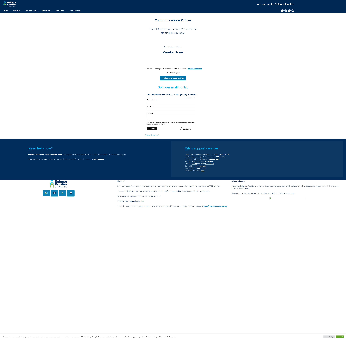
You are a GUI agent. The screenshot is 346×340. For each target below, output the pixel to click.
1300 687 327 (214, 159)
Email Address (151, 100)
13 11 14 (194, 164)
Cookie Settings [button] (329, 337)
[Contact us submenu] (65, 10)
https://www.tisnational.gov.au (215, 206)
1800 (217, 157)
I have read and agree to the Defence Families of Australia (174, 69)
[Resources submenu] (51, 10)
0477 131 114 (209, 164)
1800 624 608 (99, 159)
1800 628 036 (224, 155)
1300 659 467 (209, 161)
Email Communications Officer (173, 78)
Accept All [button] (340, 337)
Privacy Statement (195, 69)
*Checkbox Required (173, 73)
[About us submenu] (21, 10)
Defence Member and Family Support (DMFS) (45, 155)
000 (202, 171)
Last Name (150, 113)
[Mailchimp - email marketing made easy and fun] (185, 130)
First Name (150, 107)
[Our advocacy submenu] (38, 10)
